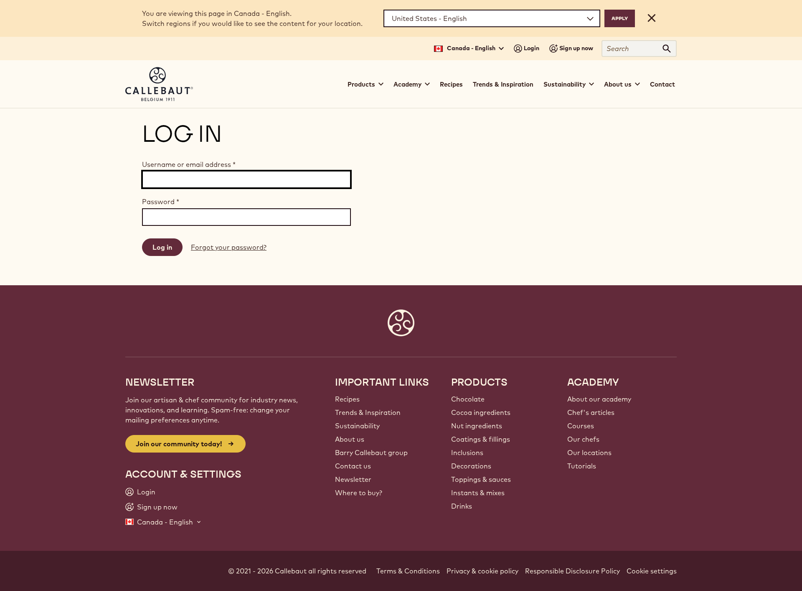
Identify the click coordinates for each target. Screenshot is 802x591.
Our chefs (583, 439)
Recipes (451, 84)
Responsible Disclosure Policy (572, 571)
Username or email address (189, 164)
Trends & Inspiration (503, 84)
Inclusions (467, 452)
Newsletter (353, 479)
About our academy (599, 399)
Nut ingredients (476, 426)
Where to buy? (358, 493)
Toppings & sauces (481, 479)
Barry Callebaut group (371, 452)
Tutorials (581, 466)
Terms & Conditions (408, 571)
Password (160, 201)
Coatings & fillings (480, 439)
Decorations (471, 466)
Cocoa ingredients (480, 412)
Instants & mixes (478, 493)
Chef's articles (590, 412)
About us (349, 439)
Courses (580, 426)
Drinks (461, 506)
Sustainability (357, 426)
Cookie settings (652, 571)
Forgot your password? (228, 247)
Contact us (353, 466)
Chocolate (468, 399)
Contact (662, 84)
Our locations (589, 452)
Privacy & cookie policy (482, 571)
